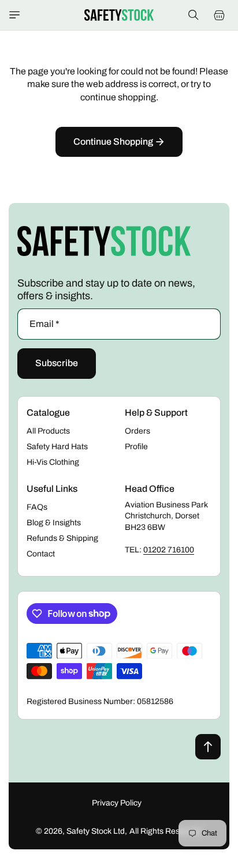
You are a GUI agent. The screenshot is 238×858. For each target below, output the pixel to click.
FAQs (37, 507)
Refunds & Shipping (62, 538)
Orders (137, 431)
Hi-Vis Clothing (53, 462)
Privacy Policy (117, 803)
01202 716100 (168, 549)
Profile (136, 446)
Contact (41, 554)
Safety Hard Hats (57, 446)
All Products (48, 431)
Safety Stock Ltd (95, 831)
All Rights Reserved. (166, 831)
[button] (14, 15)
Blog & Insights (54, 522)
